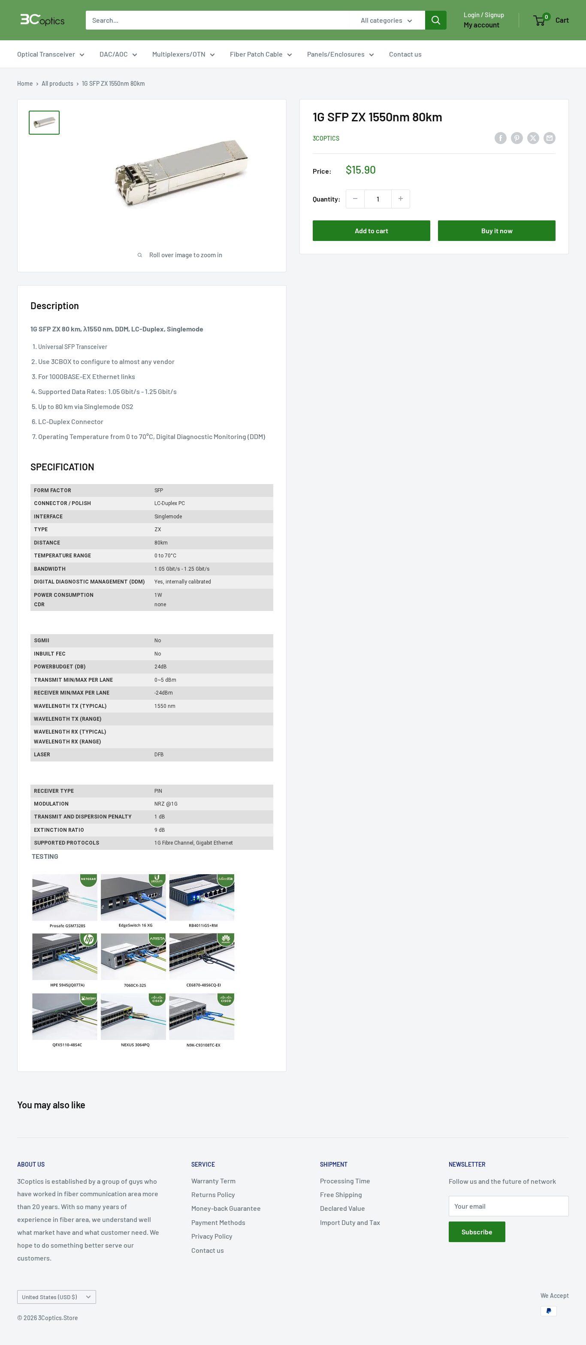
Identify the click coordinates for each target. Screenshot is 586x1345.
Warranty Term (213, 1180)
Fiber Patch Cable (256, 54)
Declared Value (342, 1208)
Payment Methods (218, 1222)
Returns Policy (213, 1194)
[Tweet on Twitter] (533, 137)
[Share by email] (550, 137)
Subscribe (477, 1232)
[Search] (436, 20)
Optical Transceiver (46, 54)
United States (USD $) (49, 1296)
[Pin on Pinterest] (517, 137)
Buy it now (497, 230)
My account (481, 24)
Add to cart (371, 230)
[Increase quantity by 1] (401, 199)
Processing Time (345, 1180)
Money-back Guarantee (226, 1208)
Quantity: (327, 199)
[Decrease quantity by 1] (355, 199)
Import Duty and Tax (350, 1222)
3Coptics (326, 137)
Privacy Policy (212, 1236)
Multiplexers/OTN (178, 54)
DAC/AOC (114, 54)
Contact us (405, 54)
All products (57, 83)
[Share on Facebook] (501, 137)
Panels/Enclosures (336, 54)
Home (25, 83)
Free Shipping (341, 1194)
